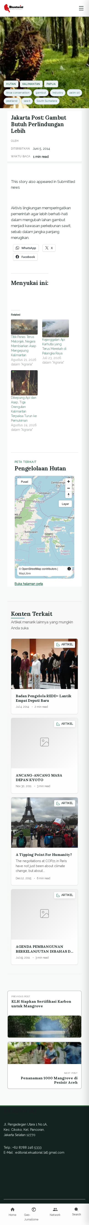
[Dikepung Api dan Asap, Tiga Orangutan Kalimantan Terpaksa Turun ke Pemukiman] (24, 382)
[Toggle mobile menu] (81, 8)
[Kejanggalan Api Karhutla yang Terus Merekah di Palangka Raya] (55, 328)
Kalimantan (31, 84)
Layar (65, 504)
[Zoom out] (68, 488)
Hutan (11, 84)
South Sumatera (47, 100)
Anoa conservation (17, 92)
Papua (51, 84)
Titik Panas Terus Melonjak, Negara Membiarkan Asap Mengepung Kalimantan (23, 346)
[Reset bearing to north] (68, 494)
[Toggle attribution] (69, 568)
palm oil (74, 92)
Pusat (24, 481)
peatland (11, 100)
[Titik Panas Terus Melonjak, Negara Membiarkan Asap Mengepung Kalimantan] (24, 327)
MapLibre (25, 573)
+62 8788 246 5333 (27, 1147)
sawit (27, 100)
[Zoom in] (68, 481)
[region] (44, 527)
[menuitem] (12, 1212)
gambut (41, 92)
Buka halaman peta (29, 584)
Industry (57, 92)
